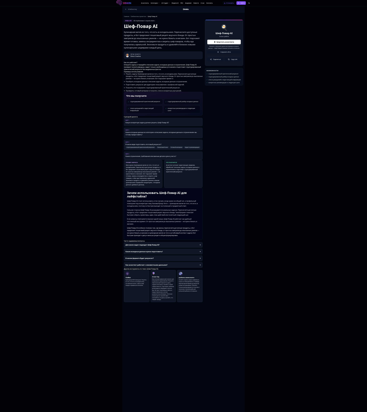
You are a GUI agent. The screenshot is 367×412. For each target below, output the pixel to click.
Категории (154, 3)
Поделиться (217, 59)
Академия (188, 3)
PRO (181, 3)
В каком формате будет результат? (163, 258)
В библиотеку (132, 9)
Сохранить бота (225, 52)
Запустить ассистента (225, 42)
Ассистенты (145, 3)
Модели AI (175, 3)
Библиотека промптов (138, 16)
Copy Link (234, 59)
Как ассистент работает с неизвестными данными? (163, 265)
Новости (196, 3)
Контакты (209, 3)
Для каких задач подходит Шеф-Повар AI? (163, 245)
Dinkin (186, 9)
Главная (126, 16)
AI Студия (165, 3)
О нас (202, 3)
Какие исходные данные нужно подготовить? (163, 252)
